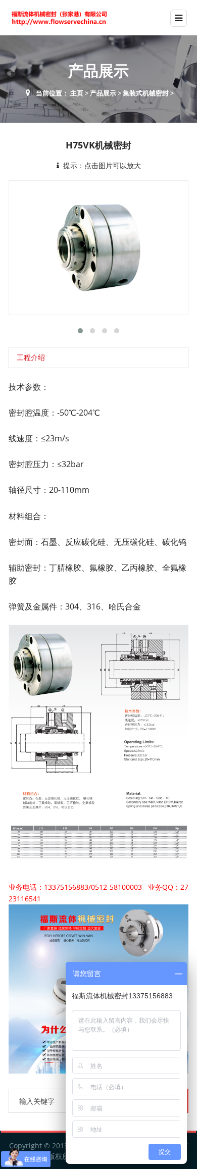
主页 (76, 92)
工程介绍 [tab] (31, 357)
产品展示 (103, 92)
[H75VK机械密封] (98, 248)
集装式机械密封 (146, 92)
